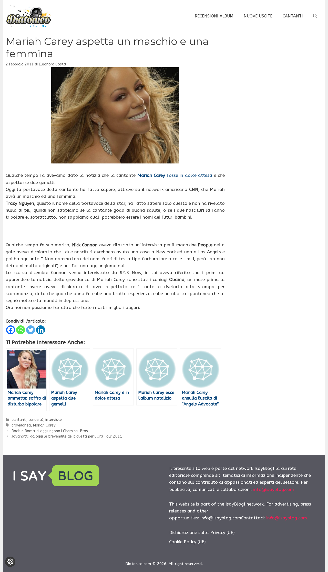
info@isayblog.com (273, 489)
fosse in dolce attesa (174, 175)
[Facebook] (10, 329)
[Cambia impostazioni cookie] (10, 562)
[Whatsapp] (20, 329)
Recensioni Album (214, 16)
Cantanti (293, 16)
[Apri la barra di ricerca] (315, 16)
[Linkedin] (40, 329)
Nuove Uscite (258, 16)
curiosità (35, 420)
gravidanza (21, 425)
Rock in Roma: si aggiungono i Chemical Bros (50, 431)
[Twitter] (30, 329)
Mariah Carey (44, 425)
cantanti (19, 420)
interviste (53, 420)
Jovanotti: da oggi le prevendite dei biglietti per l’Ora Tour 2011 (67, 436)
